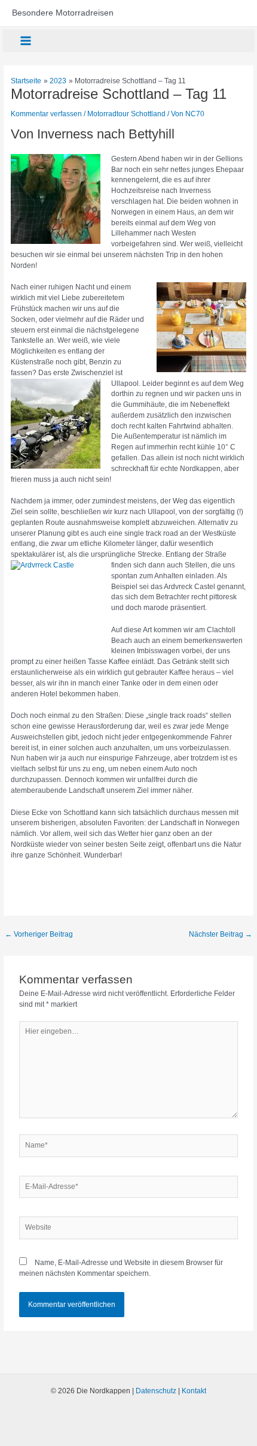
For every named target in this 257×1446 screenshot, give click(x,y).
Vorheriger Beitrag (39, 934)
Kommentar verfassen (46, 114)
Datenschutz (156, 1391)
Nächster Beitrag (220, 934)
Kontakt (194, 1391)
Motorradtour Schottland (126, 114)
